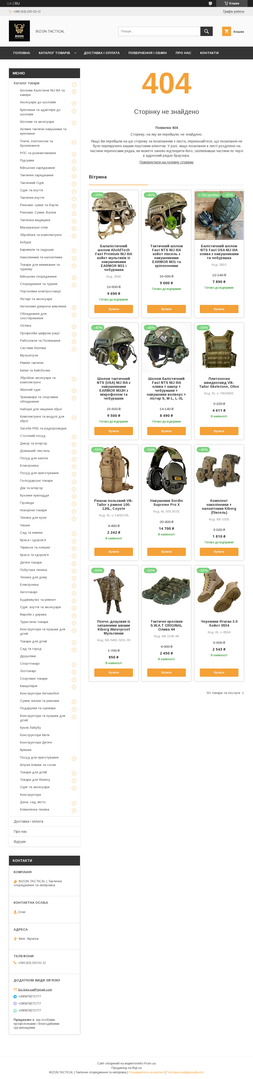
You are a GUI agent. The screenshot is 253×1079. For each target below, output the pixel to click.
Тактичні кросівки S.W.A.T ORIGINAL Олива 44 (166, 625)
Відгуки (20, 842)
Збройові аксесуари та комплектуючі (38, 380)
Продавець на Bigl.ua (126, 1068)
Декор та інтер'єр (33, 443)
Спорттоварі (30, 663)
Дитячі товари (31, 562)
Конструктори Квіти (34, 735)
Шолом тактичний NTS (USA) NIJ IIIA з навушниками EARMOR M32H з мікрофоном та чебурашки (113, 388)
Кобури (25, 242)
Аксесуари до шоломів (38, 102)
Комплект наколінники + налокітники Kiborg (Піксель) (219, 506)
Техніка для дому (33, 577)
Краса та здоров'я (34, 555)
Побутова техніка (33, 570)
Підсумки (27, 160)
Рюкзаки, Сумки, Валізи (38, 212)
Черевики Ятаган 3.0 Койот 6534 (219, 623)
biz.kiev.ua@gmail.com (35, 989)
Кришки (25, 750)
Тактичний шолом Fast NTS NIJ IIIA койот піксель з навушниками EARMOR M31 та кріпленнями (166, 256)
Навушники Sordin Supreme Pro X (166, 503)
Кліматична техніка (34, 809)
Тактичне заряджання (36, 175)
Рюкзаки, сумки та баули (39, 205)
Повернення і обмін (147, 53)
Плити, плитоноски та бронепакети (36, 143)
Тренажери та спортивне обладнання (39, 399)
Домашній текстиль (35, 451)
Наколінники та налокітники (41, 257)
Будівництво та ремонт (38, 599)
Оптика (25, 325)
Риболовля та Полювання (40, 340)
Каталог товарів (54, 53)
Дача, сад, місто (33, 802)
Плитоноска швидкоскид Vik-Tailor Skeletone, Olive (219, 383)
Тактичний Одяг (32, 183)
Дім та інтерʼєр (31, 488)
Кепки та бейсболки (35, 370)
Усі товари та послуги (223, 693)
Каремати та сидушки (37, 249)
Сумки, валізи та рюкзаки (39, 701)
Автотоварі (28, 592)
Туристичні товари (34, 622)
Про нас (183, 53)
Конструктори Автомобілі (39, 693)
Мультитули (29, 355)
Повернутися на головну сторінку (167, 162)
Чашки (25, 525)
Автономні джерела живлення (43, 306)
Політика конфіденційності (185, 1072)
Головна (21, 53)
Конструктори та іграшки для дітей (42, 631)
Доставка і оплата (102, 53)
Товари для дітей (33, 641)
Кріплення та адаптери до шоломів (40, 112)
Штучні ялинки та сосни (38, 765)
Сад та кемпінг (31, 532)
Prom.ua (150, 1063)
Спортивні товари (33, 678)
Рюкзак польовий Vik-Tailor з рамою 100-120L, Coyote (113, 505)
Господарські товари (36, 480)
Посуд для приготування (39, 473)
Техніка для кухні (33, 517)
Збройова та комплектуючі (41, 235)
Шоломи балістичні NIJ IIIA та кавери (42, 92)
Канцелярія (28, 686)
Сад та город (31, 649)
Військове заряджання (37, 168)
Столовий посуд (32, 436)
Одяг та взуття (31, 190)
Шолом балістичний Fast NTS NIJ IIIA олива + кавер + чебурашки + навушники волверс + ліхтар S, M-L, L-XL (166, 388)
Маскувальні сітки (34, 227)
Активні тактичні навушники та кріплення (43, 131)
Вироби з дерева (33, 614)
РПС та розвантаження (38, 153)
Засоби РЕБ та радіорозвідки (43, 428)
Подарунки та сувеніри (38, 708)
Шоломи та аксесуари (37, 122)
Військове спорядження (38, 276)
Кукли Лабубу (30, 727)
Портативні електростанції (40, 291)
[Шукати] (206, 31)
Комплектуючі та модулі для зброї (42, 419)
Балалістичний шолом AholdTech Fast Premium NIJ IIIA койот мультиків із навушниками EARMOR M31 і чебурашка (113, 258)
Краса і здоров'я (33, 540)
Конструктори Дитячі (36, 742)
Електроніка (29, 465)
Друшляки (28, 656)
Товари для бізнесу (35, 779)
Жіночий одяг (30, 389)
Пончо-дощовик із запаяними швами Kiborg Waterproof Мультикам (113, 627)
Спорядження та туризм (38, 284)
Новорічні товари (33, 510)
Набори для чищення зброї (41, 409)
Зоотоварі (28, 671)
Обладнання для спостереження (33, 316)
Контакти (209, 53)
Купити (114, 309)
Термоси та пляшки (35, 547)
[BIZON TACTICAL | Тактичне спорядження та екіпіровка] (19, 40)
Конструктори (30, 794)
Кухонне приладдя (34, 495)
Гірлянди (27, 503)
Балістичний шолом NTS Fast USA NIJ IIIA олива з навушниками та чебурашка (219, 252)
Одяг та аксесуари (34, 787)
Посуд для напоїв (34, 458)
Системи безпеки (33, 348)
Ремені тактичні (31, 363)
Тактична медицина (35, 220)
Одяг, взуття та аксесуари (40, 607)
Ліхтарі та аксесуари (36, 299)
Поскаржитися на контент (146, 1072)
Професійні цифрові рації (40, 333)
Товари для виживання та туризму (40, 267)
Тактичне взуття (32, 197)
